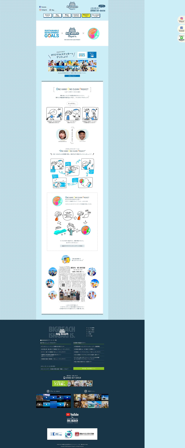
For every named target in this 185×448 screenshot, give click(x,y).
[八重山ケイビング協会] (84, 436)
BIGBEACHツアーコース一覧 (49, 340)
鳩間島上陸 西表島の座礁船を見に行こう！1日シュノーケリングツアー (51, 355)
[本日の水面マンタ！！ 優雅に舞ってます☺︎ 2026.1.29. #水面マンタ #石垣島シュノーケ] (60, 404)
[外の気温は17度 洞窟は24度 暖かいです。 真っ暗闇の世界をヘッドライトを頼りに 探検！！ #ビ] (39, 404)
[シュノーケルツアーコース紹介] (47, 17)
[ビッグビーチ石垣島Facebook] (43, 8)
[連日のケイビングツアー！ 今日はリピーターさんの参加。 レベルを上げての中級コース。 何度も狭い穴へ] (84, 397)
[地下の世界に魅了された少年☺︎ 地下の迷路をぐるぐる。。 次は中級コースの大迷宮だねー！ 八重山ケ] (104, 404)
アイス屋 (89, 336)
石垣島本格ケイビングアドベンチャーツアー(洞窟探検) (87, 346)
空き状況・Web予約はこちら (88, 368)
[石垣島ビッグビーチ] (72, 9)
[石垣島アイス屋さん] (95, 17)
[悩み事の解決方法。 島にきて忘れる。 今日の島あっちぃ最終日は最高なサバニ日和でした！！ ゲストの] (104, 397)
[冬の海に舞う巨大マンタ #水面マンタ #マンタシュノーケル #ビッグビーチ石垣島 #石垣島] (53, 404)
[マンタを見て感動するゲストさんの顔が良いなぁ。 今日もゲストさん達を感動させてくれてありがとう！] (53, 397)
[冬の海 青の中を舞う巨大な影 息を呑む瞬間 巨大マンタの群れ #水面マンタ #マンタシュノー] (60, 397)
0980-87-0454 (73, 377)
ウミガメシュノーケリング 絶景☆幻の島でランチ (52, 346)
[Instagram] (53, 392)
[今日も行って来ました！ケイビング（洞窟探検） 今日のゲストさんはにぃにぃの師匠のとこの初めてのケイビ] (98, 397)
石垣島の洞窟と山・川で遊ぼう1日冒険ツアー (85, 349)
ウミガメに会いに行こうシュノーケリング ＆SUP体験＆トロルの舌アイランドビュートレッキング (86, 358)
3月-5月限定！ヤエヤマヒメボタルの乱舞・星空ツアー (87, 354)
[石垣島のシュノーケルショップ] (62, 337)
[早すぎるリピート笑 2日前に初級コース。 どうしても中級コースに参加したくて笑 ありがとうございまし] (77, 397)
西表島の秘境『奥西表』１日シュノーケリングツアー (53, 359)
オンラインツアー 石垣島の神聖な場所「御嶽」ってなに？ (54, 369)
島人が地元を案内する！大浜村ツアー (83, 361)
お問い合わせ (90, 332)
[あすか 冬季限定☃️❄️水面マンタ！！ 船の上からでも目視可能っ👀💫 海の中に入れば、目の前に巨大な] (46, 404)
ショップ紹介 (90, 330)
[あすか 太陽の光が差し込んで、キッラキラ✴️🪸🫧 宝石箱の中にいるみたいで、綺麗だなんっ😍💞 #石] (39, 397)
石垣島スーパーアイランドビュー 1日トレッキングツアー (88, 352)
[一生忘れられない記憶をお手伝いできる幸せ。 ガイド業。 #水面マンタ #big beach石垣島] (46, 397)
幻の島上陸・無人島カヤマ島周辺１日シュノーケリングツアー (55, 349)
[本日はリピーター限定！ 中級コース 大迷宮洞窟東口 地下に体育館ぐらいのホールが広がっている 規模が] (84, 404)
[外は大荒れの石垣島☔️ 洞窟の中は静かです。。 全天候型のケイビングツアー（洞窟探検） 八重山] (91, 397)
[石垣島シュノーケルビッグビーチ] (97, 11)
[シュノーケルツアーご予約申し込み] (86, 17)
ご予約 (89, 334)
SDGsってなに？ (72, 76)
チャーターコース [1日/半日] (48, 366)
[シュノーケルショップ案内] (67, 17)
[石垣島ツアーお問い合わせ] (76, 17)
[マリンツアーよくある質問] (57, 17)
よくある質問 (90, 327)
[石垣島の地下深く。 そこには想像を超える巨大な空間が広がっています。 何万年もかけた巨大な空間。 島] (67, 404)
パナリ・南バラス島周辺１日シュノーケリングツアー (53, 352)
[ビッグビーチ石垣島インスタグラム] (43, 11)
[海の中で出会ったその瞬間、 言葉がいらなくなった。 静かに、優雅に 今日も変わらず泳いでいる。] (67, 397)
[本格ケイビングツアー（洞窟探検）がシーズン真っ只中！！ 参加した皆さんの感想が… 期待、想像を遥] (77, 404)
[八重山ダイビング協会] (56, 435)
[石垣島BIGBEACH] (72, 423)
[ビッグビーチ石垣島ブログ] (53, 10)
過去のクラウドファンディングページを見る (72, 246)
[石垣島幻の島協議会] (68, 438)
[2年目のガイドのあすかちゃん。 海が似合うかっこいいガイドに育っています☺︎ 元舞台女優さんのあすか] (91, 404)
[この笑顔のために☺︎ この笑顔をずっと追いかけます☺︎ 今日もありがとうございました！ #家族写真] (98, 404)
